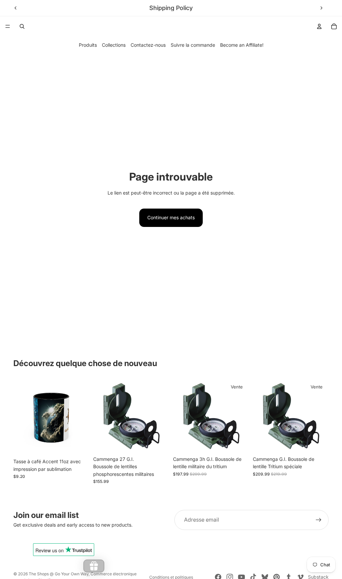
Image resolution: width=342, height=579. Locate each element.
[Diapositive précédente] (15, 8)
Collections (114, 45)
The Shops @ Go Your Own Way (59, 573)
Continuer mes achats (171, 217)
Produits (88, 45)
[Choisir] (79, 445)
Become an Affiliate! (242, 45)
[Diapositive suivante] (321, 8)
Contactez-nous (148, 45)
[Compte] (319, 26)
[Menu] (7, 26)
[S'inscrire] (319, 520)
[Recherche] (22, 26)
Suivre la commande (193, 45)
